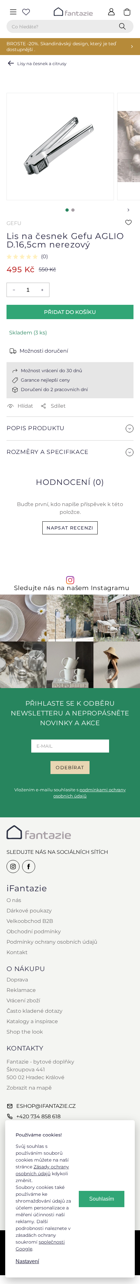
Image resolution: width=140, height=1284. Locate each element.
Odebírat (70, 767)
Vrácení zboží (23, 1000)
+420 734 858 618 (38, 1116)
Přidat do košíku (70, 312)
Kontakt (17, 952)
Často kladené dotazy (35, 1011)
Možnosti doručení (44, 351)
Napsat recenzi (70, 528)
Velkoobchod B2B (30, 921)
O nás (14, 900)
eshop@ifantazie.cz (46, 1106)
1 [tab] (67, 210)
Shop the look (25, 1032)
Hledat (123, 26)
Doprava (17, 980)
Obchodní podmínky (34, 931)
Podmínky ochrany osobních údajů (52, 942)
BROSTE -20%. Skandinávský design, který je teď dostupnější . (61, 46)
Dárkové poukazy (29, 911)
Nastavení (27, 1261)
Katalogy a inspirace (32, 1021)
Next (128, 210)
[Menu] (13, 11)
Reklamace (21, 990)
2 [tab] (73, 210)
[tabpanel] (60, 146)
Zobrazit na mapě (29, 1088)
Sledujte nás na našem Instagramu (72, 588)
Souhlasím (101, 1199)
